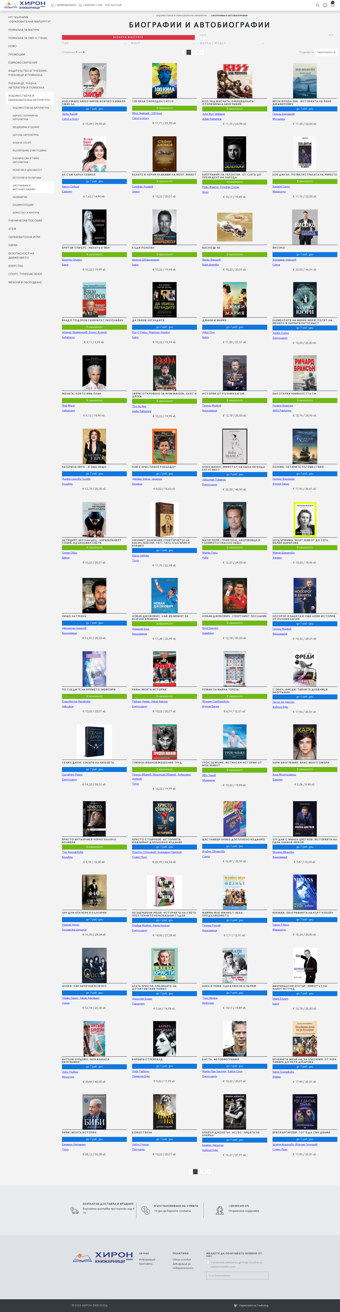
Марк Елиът (280, 999)
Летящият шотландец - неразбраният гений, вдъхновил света (91, 542)
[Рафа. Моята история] (164, 668)
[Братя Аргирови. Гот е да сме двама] (304, 1111)
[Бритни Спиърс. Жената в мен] (94, 227)
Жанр (135, 43)
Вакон (65, 558)
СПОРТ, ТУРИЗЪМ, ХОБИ (25, 274)
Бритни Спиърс (72, 260)
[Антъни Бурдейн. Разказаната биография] (94, 1038)
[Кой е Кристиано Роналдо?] (164, 446)
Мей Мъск (68, 405)
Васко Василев (211, 260)
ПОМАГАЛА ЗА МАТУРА (23, 30)
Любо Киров (70, 114)
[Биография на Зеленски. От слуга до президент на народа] (234, 154)
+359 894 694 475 (238, 1206)
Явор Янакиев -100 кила (147, 113)
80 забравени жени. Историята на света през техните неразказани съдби (164, 914)
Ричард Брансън (283, 405)
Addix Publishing (212, 119)
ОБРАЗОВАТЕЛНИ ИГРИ (24, 237)
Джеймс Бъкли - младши (147, 479)
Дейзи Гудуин (140, 1144)
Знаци (136, 191)
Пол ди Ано (139, 406)
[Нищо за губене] (94, 595)
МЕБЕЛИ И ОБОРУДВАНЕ (25, 282)
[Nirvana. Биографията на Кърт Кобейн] (304, 892)
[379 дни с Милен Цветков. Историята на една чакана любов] (304, 818)
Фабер (277, 1077)
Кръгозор (68, 1077)
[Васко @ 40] (234, 227)
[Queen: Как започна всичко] (94, 965)
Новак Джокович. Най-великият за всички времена (160, 618)
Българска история (74, 930)
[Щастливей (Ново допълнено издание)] (234, 818)
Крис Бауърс (210, 628)
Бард (65, 264)
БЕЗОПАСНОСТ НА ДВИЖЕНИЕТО (21, 256)
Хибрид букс (280, 707)
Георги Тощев (211, 925)
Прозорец (138, 1149)
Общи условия (182, 1259)
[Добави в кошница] (79, 80)
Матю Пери (210, 553)
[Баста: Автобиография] (234, 1038)
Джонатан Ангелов (74, 628)
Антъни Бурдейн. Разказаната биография (85, 1061)
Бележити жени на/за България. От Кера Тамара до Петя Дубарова (304, 1061)
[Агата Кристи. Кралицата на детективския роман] (164, 965)
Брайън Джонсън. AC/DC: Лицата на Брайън (231, 1134)
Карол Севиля (70, 186)
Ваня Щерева (210, 264)
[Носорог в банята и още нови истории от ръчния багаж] (304, 595)
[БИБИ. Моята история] (94, 1111)
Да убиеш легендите (148, 320)
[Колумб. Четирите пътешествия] (304, 446)
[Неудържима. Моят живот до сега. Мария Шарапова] (304, 519)
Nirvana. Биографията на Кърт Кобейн (303, 912)
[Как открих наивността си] (304, 373)
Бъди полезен (143, 247)
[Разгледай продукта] (109, 80)
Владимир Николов (284, 260)
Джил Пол (208, 332)
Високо (279, 247)
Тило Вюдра (209, 998)
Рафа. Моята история (149, 689)
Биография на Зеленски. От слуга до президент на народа (231, 176)
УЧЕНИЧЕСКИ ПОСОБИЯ (25, 220)
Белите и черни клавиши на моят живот (164, 174)
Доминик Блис (140, 629)
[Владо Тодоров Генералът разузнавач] (94, 299)
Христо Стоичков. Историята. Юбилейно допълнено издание (157, 841)
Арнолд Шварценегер (145, 260)
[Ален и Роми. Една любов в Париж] (234, 965)
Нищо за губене (74, 616)
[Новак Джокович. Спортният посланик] (234, 595)
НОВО (12, 46)
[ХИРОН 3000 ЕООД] (24, 5)
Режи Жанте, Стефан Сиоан (220, 187)
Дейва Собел (281, 333)
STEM (12, 229)
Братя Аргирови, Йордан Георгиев (295, 1144)
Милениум (208, 780)
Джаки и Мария (214, 320)
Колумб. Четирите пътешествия (298, 466)
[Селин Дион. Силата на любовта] (94, 742)
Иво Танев (209, 775)
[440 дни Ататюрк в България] (94, 892)
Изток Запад (281, 484)
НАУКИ (13, 245)
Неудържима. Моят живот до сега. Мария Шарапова (301, 542)
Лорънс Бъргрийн (284, 479)
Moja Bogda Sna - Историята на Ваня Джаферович (302, 103)
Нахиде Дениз (70, 925)
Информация (147, 1259)
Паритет (138, 1004)
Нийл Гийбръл (140, 1071)
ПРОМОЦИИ (16, 54)
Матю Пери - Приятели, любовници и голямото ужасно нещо (231, 542)
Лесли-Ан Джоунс (284, 702)
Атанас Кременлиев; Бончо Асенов (84, 332)
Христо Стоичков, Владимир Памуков (157, 852)
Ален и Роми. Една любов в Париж (229, 986)
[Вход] (325, 5)
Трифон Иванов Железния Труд (157, 762)
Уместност (324, 52)
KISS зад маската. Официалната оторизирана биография (228, 103)
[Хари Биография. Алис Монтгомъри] (304, 742)
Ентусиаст (280, 338)
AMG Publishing (282, 410)
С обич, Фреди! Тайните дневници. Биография (301, 691)
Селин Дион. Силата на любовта (88, 762)
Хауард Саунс (281, 186)
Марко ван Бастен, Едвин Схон (222, 1071)
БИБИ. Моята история (79, 1132)
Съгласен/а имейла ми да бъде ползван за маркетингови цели (236, 1264)
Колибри (67, 484)
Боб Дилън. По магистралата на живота (305, 174)
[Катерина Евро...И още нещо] (94, 446)
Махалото (279, 191)
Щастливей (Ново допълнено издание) (233, 839)
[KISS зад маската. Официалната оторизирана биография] (234, 80)
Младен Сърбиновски (215, 701)
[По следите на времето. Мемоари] (94, 668)
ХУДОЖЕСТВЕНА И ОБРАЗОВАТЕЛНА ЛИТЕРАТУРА (29, 98)
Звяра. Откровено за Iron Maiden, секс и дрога (164, 395)
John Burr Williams (213, 114)
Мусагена (279, 119)
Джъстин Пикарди (214, 479)
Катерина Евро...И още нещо (84, 466)
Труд (135, 560)
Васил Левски (140, 555)
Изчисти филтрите (128, 37)
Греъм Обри (69, 553)
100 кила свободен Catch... (154, 101)
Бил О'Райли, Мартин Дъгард (151, 332)
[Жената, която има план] (94, 373)
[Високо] (304, 227)
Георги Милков (211, 405)
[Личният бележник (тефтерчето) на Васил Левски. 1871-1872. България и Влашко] (164, 519)
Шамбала (208, 633)
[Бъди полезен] (164, 227)
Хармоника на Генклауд (253, 1305)
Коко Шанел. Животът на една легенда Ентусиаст (233, 468)
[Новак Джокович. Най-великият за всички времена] (164, 595)
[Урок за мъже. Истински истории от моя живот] (234, 742)
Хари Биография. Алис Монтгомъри (301, 762)
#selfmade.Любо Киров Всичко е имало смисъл (93, 103)
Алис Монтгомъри (284, 774)
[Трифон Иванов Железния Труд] (164, 742)
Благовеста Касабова (76, 701)
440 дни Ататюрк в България (84, 912)
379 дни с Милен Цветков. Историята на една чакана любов (305, 841)
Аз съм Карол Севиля (78, 174)
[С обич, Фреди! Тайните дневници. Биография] (304, 668)
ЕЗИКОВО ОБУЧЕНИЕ (23, 62)
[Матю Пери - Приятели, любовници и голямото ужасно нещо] (234, 519)
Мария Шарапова (283, 553)
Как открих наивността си (294, 393)
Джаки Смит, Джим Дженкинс (81, 998)
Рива (205, 558)
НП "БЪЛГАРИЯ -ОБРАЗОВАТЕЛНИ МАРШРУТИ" (29, 19)
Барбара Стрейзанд (147, 1059)
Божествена (142, 1132)
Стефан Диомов (142, 186)
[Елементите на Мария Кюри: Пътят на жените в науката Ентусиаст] (304, 299)
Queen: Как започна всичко (84, 986)
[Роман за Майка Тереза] (234, 668)
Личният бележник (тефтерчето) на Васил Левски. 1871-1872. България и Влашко (161, 543)
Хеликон (137, 484)
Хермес (277, 558)
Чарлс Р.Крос (281, 925)
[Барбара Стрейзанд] (164, 1038)
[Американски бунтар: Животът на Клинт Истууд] (304, 965)
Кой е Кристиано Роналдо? (154, 466)
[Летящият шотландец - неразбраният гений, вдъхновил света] (94, 519)
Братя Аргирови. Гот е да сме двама (301, 1132)
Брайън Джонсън (212, 1145)
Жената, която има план (81, 393)
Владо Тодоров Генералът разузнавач (92, 320)
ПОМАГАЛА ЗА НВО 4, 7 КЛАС (28, 38)
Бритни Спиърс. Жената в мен (86, 247)
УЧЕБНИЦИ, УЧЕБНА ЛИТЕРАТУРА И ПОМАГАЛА (26, 85)
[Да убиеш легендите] (164, 299)
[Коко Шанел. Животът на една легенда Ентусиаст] (234, 446)
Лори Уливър (70, 1072)
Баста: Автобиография (220, 1059)
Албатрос (68, 337)
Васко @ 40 (211, 247)
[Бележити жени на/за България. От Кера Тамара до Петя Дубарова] (304, 1038)
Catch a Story (70, 119)
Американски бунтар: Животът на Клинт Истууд (300, 987)
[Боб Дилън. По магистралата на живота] (304, 154)
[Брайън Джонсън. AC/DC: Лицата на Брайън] (234, 1111)
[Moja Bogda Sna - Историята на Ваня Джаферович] (304, 80)
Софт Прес (139, 857)
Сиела (276, 264)
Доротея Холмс (142, 999)
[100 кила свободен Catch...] (164, 80)
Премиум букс (141, 1076)
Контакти (145, 1264)
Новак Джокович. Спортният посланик (234, 616)
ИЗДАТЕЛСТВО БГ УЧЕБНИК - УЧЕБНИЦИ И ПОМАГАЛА (28, 73)
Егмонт (67, 191)
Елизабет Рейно (72, 774)
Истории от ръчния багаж (223, 393)
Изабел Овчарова (213, 851)
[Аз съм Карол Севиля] (94, 154)
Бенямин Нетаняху (74, 1144)
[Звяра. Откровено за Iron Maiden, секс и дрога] (164, 373)
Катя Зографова (283, 1072)
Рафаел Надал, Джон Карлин (150, 701)
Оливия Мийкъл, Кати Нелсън (151, 925)
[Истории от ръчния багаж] (234, 373)
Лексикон (67, 706)
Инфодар (208, 1003)
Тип (65, 43)
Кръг (205, 192)
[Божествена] (164, 1111)
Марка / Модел (213, 43)
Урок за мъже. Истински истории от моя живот (232, 764)
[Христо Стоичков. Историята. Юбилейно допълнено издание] (164, 818)
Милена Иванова (283, 852)
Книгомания (209, 410)
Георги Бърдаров (284, 114)
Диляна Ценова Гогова (76, 479)
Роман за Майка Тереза (220, 689)
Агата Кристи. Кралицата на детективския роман (154, 987)
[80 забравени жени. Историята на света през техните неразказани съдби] (164, 892)
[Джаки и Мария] (234, 299)
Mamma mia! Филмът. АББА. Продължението (223, 914)
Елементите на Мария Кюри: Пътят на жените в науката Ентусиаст (302, 322)
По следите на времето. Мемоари (89, 689)
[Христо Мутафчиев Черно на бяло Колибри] (94, 818)
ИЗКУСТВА (15, 266)
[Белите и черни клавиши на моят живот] (164, 154)
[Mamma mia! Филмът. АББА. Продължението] (234, 892)
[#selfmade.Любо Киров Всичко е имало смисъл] (94, 80)
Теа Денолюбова (72, 852)
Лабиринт (68, 410)
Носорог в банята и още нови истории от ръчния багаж (304, 618)
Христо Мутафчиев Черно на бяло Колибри (89, 841)
